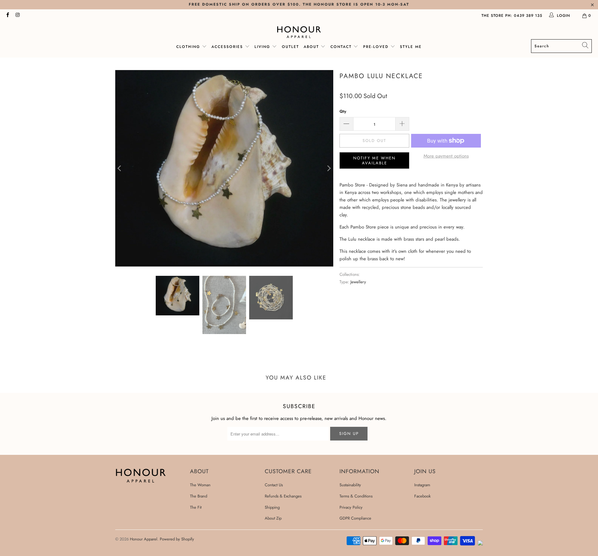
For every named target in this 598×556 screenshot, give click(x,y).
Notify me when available (374, 160)
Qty (342, 111)
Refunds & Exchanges (283, 496)
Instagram (422, 485)
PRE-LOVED (376, 46)
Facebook (422, 496)
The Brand (198, 496)
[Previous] (120, 168)
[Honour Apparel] (299, 32)
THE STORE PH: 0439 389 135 (512, 15)
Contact (341, 46)
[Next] (329, 168)
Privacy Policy (351, 507)
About (311, 46)
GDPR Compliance (355, 518)
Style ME (411, 46)
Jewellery (358, 282)
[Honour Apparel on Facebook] (7, 15)
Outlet (290, 46)
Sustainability (350, 485)
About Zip (273, 518)
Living (263, 46)
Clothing (188, 46)
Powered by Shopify (177, 539)
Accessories (228, 46)
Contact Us (274, 485)
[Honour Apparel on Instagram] (17, 15)
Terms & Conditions (356, 496)
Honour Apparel (143, 539)
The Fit (196, 507)
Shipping (272, 507)
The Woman (200, 485)
